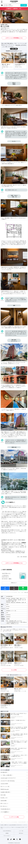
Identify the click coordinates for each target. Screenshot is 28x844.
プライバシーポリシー (7, 835)
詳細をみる (13, 582)
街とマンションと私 (5, 786)
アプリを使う (23, 5)
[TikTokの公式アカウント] (11, 839)
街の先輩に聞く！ (4, 772)
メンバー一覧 (21, 830)
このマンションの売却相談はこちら (14, 37)
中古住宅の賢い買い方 (5, 809)
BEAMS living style (5, 789)
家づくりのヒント (4, 803)
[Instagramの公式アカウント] (8, 839)
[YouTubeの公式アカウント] (14, 839)
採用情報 (7, 833)
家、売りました (4, 806)
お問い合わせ (21, 833)
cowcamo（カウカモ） (21, 45)
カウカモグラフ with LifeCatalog (7, 780)
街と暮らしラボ (4, 797)
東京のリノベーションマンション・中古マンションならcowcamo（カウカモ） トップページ (14, 828)
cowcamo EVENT (4, 783)
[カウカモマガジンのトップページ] (14, 1)
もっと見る (14, 669)
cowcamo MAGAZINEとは (7, 830)
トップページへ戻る (14, 817)
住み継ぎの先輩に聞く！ (6, 792)
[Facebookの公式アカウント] (20, 839)
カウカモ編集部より (5, 811)
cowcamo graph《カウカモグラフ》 (8, 778)
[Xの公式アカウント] (17, 839)
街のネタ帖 (3, 795)
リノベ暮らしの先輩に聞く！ (7, 775)
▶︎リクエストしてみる (6, 549)
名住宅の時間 (3, 800)
